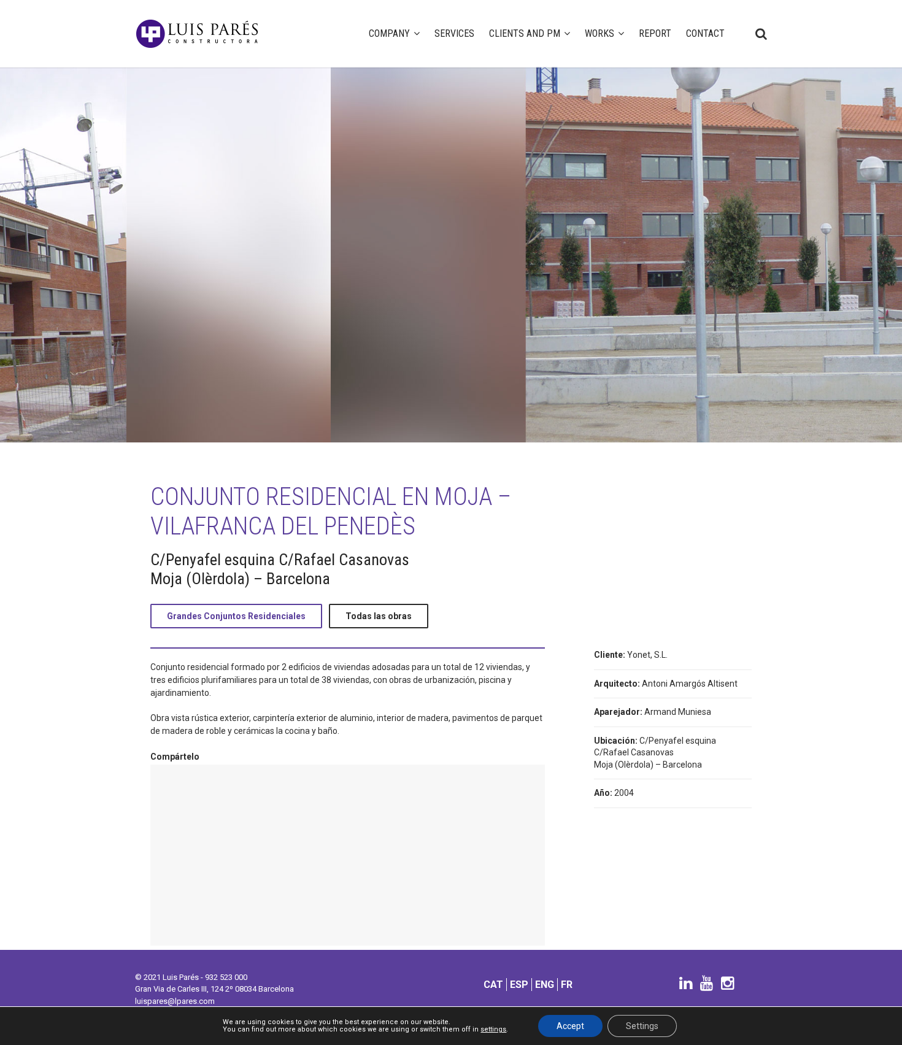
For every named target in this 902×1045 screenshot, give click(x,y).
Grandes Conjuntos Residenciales (236, 616)
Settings (642, 1026)
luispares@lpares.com (175, 1001)
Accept (570, 1026)
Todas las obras (378, 616)
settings (493, 1029)
